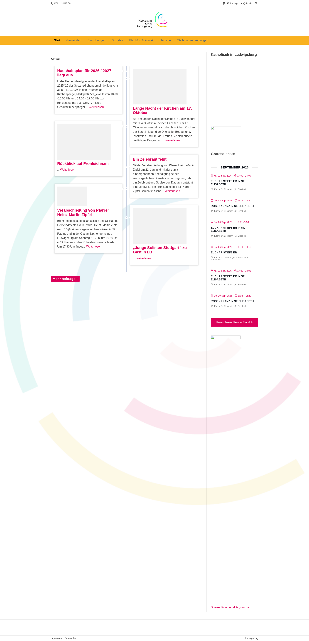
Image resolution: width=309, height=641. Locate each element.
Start (57, 40)
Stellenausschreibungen (192, 40)
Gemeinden (73, 40)
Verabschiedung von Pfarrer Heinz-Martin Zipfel (83, 212)
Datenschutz (71, 638)
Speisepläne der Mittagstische (230, 607)
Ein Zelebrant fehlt (149, 159)
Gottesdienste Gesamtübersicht (234, 322)
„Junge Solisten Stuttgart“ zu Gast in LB (160, 249)
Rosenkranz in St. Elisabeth (232, 205)
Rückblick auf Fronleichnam (83, 163)
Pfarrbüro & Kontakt (141, 40)
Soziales (117, 40)
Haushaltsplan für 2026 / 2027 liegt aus (84, 72)
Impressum (56, 638)
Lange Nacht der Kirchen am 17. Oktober (162, 110)
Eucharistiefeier (224, 252)
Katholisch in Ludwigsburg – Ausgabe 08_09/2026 (233, 105)
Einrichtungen (96, 40)
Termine (166, 40)
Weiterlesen (96, 107)
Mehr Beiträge (64, 279)
